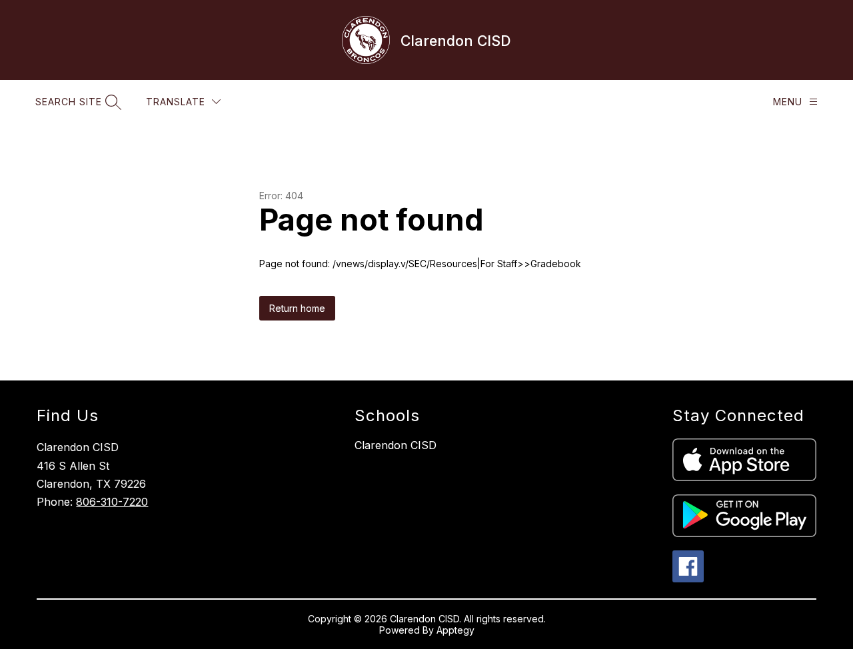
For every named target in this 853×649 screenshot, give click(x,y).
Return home (297, 308)
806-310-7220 (112, 501)
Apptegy (455, 630)
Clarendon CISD (395, 445)
